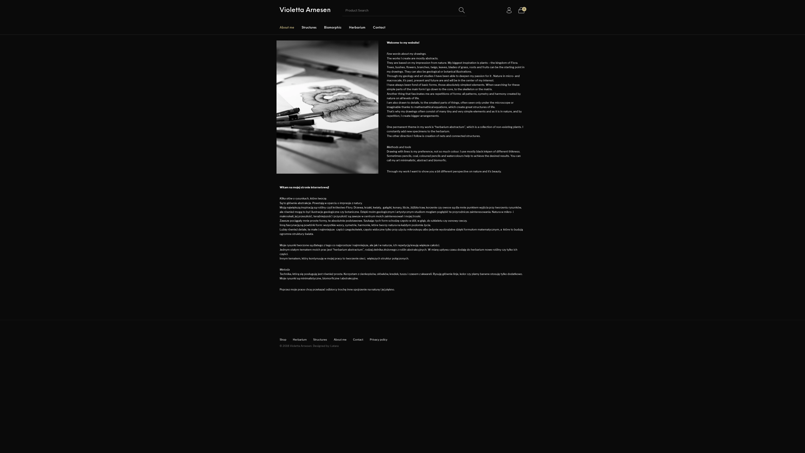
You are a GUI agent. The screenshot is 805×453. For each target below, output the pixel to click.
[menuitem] (287, 28)
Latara (334, 346)
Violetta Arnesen (305, 10)
